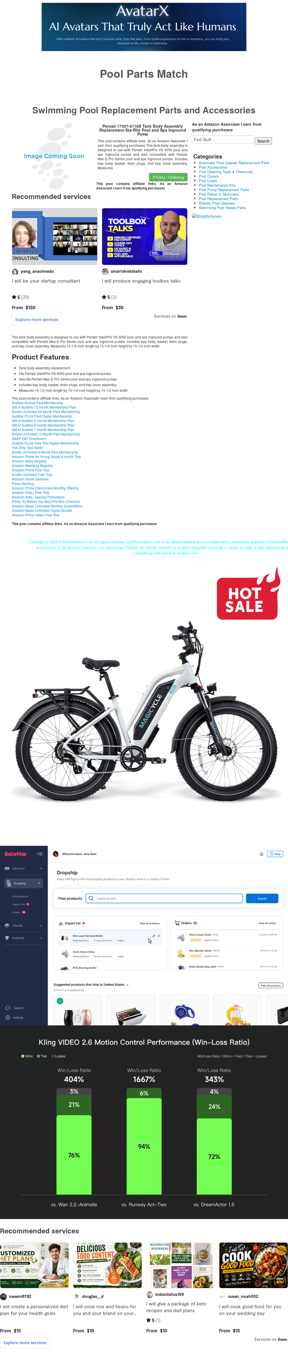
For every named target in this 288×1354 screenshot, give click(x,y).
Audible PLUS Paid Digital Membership (42, 416)
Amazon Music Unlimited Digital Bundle (42, 510)
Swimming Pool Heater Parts (222, 207)
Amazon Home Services (30, 478)
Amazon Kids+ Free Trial (30, 492)
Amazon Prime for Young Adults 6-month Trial (46, 456)
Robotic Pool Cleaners (217, 203)
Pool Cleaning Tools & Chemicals (226, 171)
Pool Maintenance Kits (217, 185)
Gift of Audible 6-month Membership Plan (43, 425)
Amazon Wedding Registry (32, 465)
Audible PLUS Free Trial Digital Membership (45, 443)
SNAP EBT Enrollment (29, 438)
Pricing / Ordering (168, 177)
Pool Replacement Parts (218, 198)
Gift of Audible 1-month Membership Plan (43, 429)
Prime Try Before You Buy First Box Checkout (46, 501)
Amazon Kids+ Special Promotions (38, 496)
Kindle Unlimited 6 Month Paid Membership (45, 452)
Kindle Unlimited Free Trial (32, 474)
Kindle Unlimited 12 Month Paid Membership (46, 434)
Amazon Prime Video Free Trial (35, 514)
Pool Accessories (213, 167)
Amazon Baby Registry (29, 461)
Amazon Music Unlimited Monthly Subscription (47, 505)
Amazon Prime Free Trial (31, 470)
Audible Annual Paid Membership (37, 402)
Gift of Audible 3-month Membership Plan (43, 420)
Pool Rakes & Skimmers (219, 194)
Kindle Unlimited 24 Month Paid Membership (46, 411)
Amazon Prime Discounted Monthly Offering (45, 487)
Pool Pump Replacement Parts (224, 189)
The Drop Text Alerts (27, 447)
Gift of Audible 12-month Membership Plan (44, 407)
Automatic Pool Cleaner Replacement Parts (234, 162)
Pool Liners (208, 180)
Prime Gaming (23, 483)
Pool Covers (209, 176)
